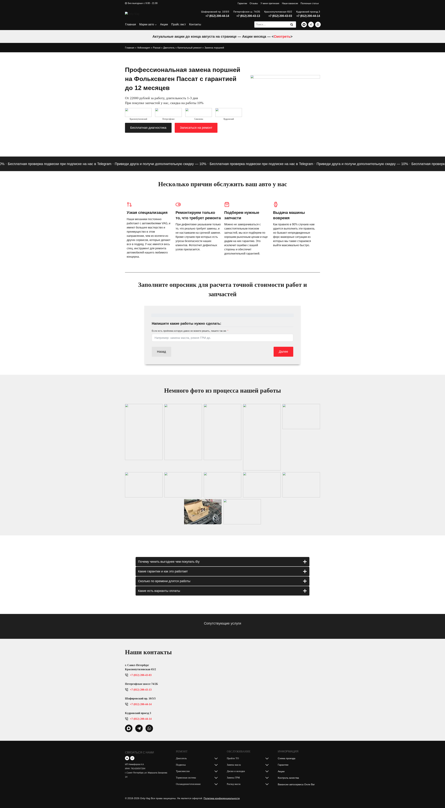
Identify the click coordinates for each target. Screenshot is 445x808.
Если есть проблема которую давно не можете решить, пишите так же (189, 331)
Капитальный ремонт (189, 47)
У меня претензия (270, 3)
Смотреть (282, 36)
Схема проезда (286, 758)
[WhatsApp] (318, 24)
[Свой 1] (304, 24)
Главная (130, 24)
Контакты (195, 24)
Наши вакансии (290, 3)
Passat (156, 47)
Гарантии (242, 3)
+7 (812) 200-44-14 (217, 15)
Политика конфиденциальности (222, 798)
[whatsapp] (128, 728)
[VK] (127, 758)
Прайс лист (178, 24)
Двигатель (169, 47)
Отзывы (254, 3)
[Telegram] (311, 24)
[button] (144, 432)
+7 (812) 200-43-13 (248, 15)
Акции (164, 24)
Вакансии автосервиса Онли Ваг (296, 784)
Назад (161, 351)
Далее (283, 351)
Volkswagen (143, 47)
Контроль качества (288, 777)
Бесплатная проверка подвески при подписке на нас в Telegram (247, 164)
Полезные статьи (310, 3)
